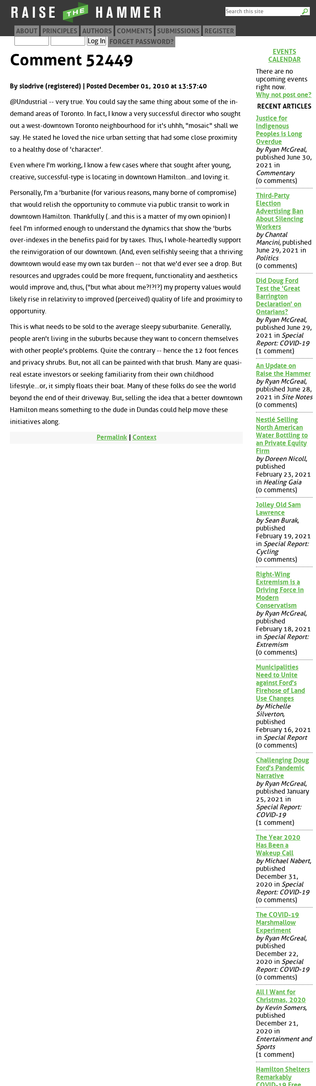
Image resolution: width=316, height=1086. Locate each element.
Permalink (112, 437)
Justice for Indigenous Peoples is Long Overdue (279, 130)
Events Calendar (284, 55)
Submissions (178, 31)
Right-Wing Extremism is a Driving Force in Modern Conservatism (280, 589)
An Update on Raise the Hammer (283, 369)
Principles (59, 31)
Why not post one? (283, 95)
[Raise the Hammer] (86, 22)
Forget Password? (141, 42)
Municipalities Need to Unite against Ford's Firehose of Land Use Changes (280, 682)
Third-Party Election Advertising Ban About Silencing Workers (279, 211)
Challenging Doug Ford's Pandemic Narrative (282, 768)
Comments (134, 31)
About (26, 31)
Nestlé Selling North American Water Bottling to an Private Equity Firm (282, 435)
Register (219, 31)
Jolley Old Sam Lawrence (278, 508)
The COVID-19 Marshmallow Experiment (277, 922)
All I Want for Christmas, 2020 (281, 996)
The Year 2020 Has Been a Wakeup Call (278, 845)
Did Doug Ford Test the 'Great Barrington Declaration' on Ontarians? (278, 296)
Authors (97, 31)
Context (144, 437)
